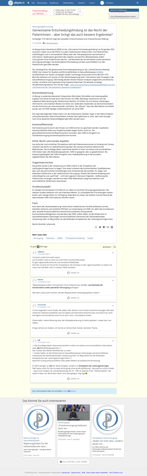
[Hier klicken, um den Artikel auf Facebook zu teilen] (104, 227)
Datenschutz (75, 472)
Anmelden (109, 3)
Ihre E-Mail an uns (116, 472)
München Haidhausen (119, 10)
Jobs (33, 3)
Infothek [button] (81, 3)
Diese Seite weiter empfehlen (97, 472)
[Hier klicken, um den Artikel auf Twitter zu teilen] (100, 227)
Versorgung (38, 238)
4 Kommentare (51, 43)
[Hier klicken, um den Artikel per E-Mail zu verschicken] (108, 227)
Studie (90, 238)
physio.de (16, 3)
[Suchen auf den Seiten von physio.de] (138, 3)
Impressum (66, 472)
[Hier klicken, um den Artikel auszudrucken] (112, 227)
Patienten (50, 238)
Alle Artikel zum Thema (75, 461)
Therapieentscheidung (75, 238)
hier (69, 391)
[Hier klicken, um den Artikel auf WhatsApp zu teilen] (96, 227)
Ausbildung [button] (54, 3)
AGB (83, 472)
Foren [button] (91, 3)
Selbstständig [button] (68, 3)
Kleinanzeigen (42, 3)
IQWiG (99, 72)
